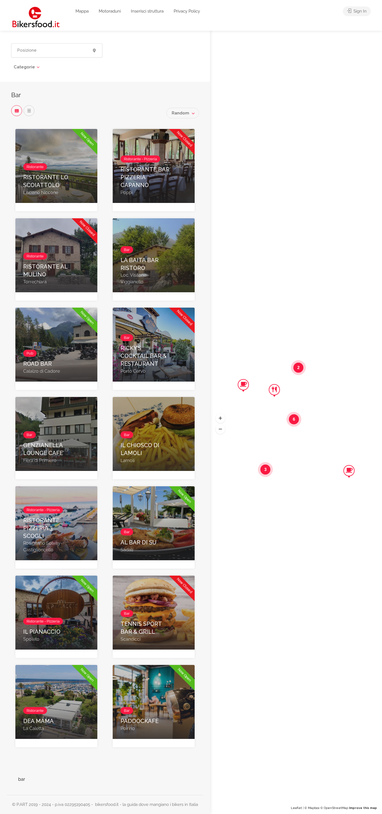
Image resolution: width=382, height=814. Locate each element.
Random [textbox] (180, 113)
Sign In (359, 11)
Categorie (24, 67)
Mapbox (314, 808)
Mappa (82, 11)
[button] (220, 418)
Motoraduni (110, 11)
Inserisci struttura (147, 11)
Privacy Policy (187, 11)
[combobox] (182, 113)
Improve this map (363, 808)
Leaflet (296, 808)
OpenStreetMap (336, 808)
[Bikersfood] (36, 17)
